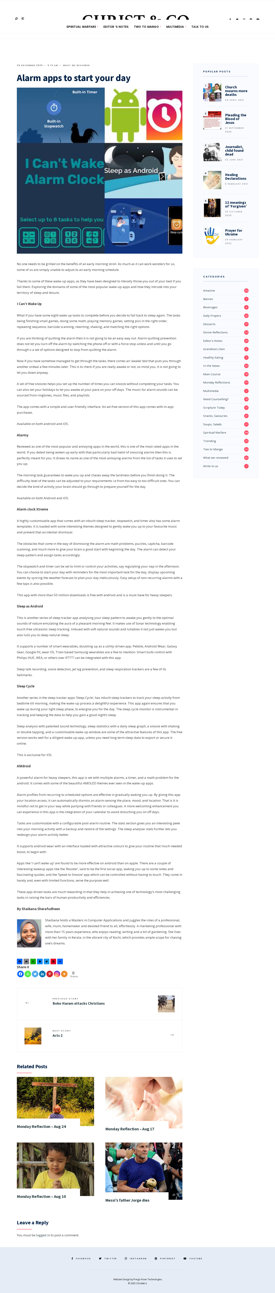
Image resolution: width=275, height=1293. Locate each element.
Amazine (209, 290)
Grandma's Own (214, 349)
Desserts (209, 324)
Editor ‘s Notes (116, 27)
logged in (43, 1235)
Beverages (210, 307)
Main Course (212, 374)
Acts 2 (62, 1033)
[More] (64, 974)
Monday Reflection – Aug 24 (41, 1126)
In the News (211, 366)
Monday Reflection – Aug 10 (41, 1196)
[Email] (27, 962)
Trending (209, 441)
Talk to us (200, 27)
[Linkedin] (42, 974)
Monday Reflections (216, 382)
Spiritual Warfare (81, 27)
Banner (208, 299)
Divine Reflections (215, 332)
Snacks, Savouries (215, 416)
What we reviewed (76, 65)
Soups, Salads (212, 424)
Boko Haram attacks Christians (79, 1001)
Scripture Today (214, 407)
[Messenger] (40, 962)
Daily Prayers (212, 315)
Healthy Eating (213, 357)
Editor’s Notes (212, 341)
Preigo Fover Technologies (148, 1279)
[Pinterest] (54, 962)
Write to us (210, 466)
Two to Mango (146, 27)
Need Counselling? (216, 399)
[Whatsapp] (28, 974)
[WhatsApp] (33, 962)
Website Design (121, 1279)
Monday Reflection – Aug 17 (129, 1128)
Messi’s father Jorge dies (127, 1200)
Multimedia (175, 27)
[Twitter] (47, 962)
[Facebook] (20, 962)
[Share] (60, 962)
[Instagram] (57, 974)
